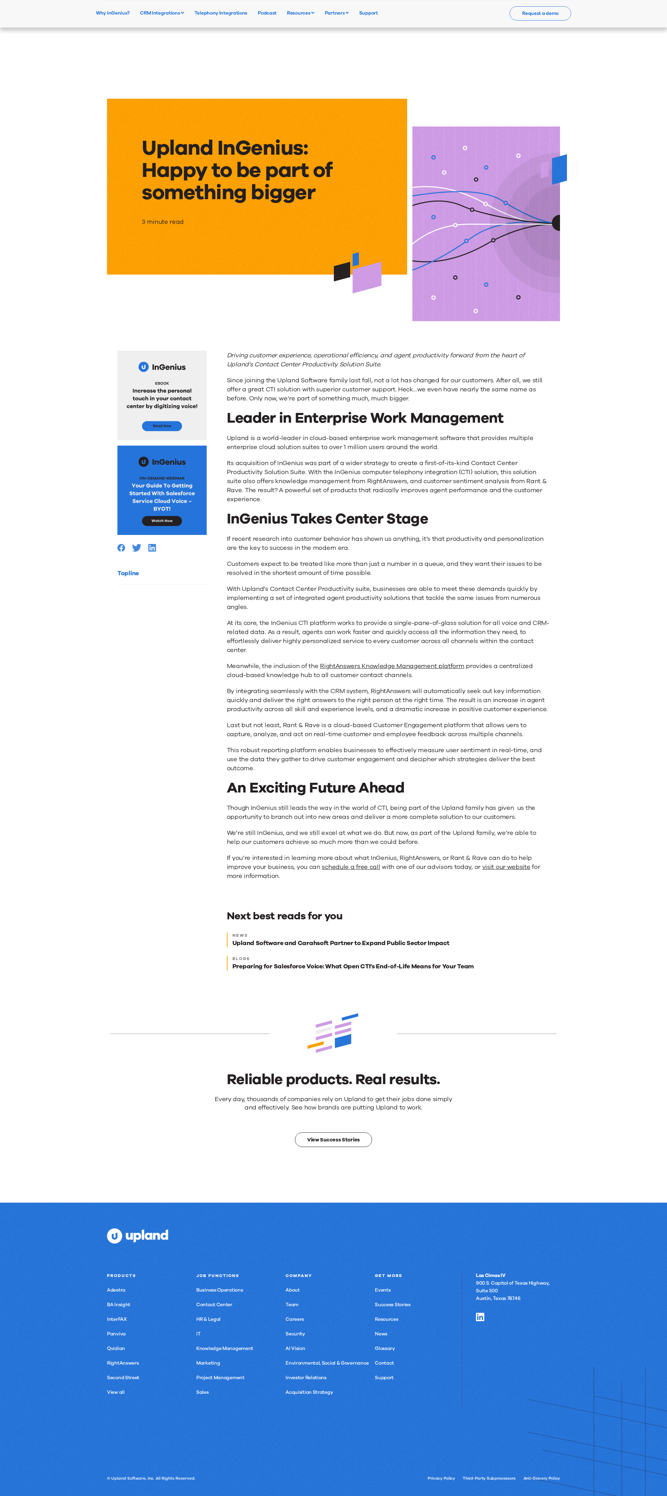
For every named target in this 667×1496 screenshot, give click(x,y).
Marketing (208, 1363)
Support (384, 1377)
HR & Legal (208, 1319)
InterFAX (117, 1319)
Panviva (116, 1334)
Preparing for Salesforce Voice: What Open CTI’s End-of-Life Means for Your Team (353, 966)
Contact (384, 1363)
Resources (299, 12)
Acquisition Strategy (309, 1392)
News (381, 1334)
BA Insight (118, 1304)
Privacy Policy (441, 1478)
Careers (295, 1319)
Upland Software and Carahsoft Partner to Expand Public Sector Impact (341, 943)
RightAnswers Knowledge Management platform (392, 666)
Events (382, 1290)
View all (116, 1392)
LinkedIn (480, 1317)
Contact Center (214, 1304)
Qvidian (116, 1348)
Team (292, 1304)
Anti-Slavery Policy (542, 1478)
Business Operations (219, 1290)
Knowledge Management (224, 1348)
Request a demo (540, 13)
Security (295, 1334)
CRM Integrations (160, 12)
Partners (335, 12)
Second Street (123, 1377)
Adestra (116, 1290)
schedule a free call (351, 867)
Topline (128, 573)
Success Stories (393, 1304)
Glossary (385, 1348)
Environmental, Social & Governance (327, 1363)
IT (198, 1334)
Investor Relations (306, 1377)
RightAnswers (123, 1363)
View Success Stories (333, 1139)
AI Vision (295, 1348)
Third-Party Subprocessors (489, 1478)
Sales (202, 1392)
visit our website (506, 867)
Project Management (220, 1377)
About (293, 1290)
